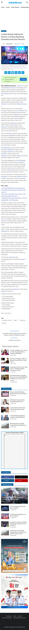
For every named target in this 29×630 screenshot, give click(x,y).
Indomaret (20, 85)
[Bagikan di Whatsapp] (19, 72)
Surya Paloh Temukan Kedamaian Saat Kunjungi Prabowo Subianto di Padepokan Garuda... (14, 334)
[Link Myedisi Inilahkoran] (6, 452)
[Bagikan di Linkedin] (12, 72)
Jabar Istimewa (15, 7)
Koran (3, 7)
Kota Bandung (5, 93)
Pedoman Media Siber (7, 618)
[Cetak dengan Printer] (22, 72)
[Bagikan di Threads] (16, 72)
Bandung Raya (25, 7)
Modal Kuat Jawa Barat (14, 340)
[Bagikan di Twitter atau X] (9, 72)
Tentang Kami (9, 616)
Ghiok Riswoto (9, 43)
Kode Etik (20, 616)
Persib (8, 7)
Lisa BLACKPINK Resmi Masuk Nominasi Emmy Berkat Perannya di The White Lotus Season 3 (13, 190)
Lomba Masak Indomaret (7, 320)
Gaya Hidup (4, 31)
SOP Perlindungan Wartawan (19, 618)
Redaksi (15, 616)
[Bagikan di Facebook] (5, 72)
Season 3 (14, 87)
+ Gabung (23, 79)
